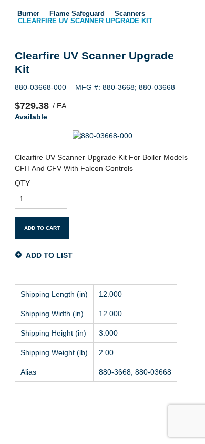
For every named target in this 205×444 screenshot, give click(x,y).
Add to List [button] (49, 255)
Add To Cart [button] (42, 228)
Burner (28, 13)
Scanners (130, 13)
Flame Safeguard (77, 13)
